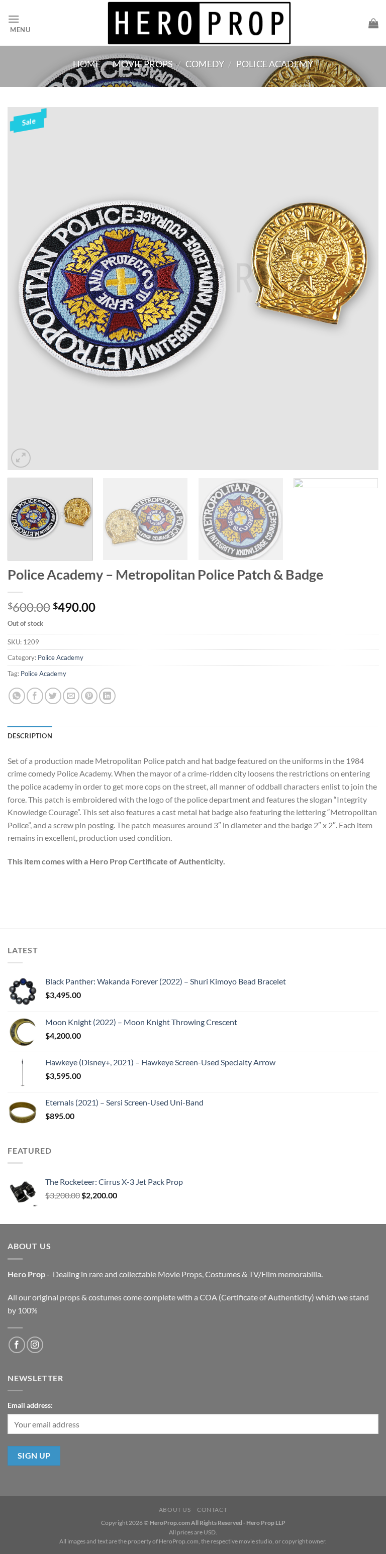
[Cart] (373, 23)
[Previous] (28, 288)
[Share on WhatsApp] (17, 696)
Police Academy (274, 63)
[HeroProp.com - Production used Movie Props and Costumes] (199, 23)
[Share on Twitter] (53, 696)
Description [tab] (30, 736)
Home (87, 63)
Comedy (204, 63)
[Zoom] (21, 458)
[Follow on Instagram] (35, 1345)
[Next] (358, 288)
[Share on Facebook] (35, 696)
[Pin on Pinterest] (89, 696)
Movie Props (143, 63)
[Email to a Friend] (71, 696)
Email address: (30, 1405)
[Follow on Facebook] (17, 1345)
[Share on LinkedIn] (107, 696)
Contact (212, 1509)
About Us (175, 1509)
